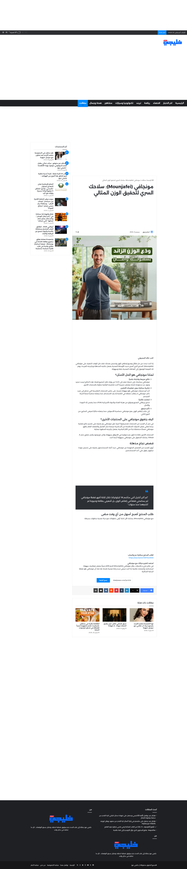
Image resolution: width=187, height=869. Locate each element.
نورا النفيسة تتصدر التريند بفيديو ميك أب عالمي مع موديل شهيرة (143, 626)
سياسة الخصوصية (53, 865)
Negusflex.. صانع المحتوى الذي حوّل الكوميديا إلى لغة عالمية (136, 31)
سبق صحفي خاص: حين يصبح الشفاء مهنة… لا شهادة (115, 625)
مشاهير (108, 103)
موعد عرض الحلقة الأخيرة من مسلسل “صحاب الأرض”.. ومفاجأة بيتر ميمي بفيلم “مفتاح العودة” (43, 203)
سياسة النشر (35, 865)
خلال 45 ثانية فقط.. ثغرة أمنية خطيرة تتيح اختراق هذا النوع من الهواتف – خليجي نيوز (52, 176)
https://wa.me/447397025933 (141, 558)
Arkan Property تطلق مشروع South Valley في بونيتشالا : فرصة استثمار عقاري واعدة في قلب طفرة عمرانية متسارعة (43, 244)
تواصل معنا (64, 865)
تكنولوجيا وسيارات (124, 103)
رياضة (147, 103)
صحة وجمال (95, 103)
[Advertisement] (93, 15)
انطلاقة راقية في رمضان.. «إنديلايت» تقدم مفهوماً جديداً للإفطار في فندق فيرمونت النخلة (87, 627)
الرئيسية (179, 103)
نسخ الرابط (103, 580)
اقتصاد (156, 103)
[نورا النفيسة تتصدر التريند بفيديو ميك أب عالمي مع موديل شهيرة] (141, 615)
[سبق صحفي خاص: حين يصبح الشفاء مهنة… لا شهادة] (114, 615)
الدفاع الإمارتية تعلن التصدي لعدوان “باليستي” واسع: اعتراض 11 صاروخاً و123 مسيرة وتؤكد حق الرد (44, 188)
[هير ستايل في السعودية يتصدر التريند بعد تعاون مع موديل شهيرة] (61, 156)
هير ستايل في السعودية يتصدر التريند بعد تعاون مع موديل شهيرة (44, 155)
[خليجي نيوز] (172, 42)
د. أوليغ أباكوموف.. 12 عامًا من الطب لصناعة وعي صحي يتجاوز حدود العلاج (130, 827)
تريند (138, 103)
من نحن (43, 865)
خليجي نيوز (134, 865)
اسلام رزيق (146, 232)
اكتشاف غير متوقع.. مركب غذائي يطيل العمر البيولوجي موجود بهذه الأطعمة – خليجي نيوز (52, 165)
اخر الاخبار (167, 103)
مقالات (82, 103)
